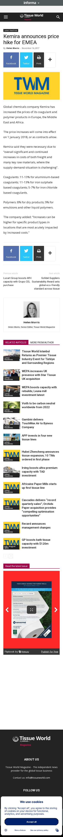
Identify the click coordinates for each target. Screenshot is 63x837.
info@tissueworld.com (38, 777)
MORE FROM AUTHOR (42, 342)
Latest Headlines (10, 30)
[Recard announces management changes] (11, 527)
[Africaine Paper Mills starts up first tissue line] (11, 488)
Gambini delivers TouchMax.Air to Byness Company (37, 423)
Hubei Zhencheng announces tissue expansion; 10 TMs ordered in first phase (40, 455)
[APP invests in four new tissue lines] (11, 439)
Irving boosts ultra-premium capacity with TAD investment (39, 471)
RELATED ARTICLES (15, 342)
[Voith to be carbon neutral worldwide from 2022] (11, 407)
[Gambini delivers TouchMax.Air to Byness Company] (11, 423)
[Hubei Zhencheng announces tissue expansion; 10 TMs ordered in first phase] (11, 455)
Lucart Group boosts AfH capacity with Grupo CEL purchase (17, 282)
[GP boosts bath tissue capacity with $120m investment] (11, 543)
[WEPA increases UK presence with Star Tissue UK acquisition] (11, 375)
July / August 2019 (9, 547)
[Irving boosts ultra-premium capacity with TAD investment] (11, 471)
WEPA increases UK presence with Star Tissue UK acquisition (39, 374)
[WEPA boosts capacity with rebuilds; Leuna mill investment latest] (11, 391)
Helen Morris (12, 48)
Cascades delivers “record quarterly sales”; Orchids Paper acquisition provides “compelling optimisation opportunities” (39, 507)
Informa (31, 2)
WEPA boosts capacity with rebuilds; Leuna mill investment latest (39, 391)
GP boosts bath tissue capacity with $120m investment (36, 543)
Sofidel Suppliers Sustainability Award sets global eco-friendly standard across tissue (46, 283)
